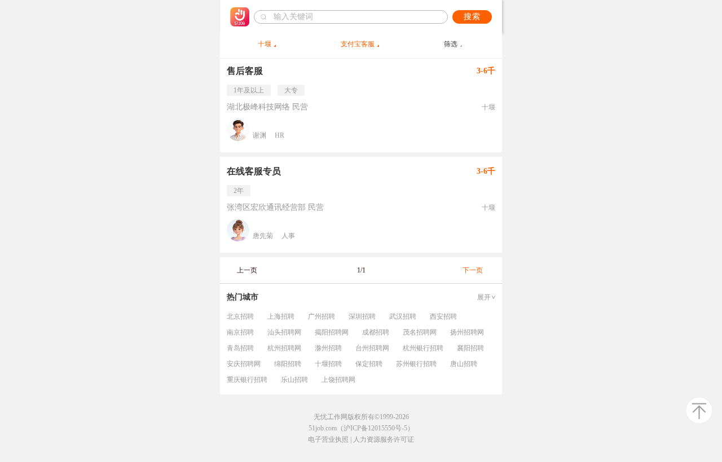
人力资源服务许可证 (383, 439)
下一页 (473, 270)
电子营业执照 (328, 439)
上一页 (247, 270)
